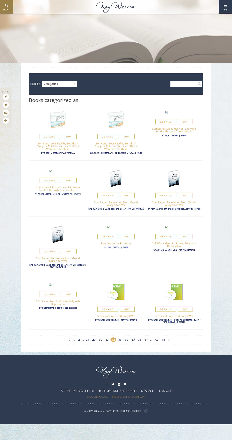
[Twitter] (113, 384)
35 (133, 340)
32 (113, 340)
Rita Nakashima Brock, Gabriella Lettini (112, 209)
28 (87, 340)
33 (120, 340)
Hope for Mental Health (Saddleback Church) (181, 321)
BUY (69, 136)
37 (146, 340)
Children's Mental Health (129, 153)
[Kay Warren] (116, 7)
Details (50, 136)
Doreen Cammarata (54, 153)
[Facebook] (107, 384)
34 (126, 340)
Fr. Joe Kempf (171, 135)
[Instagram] (119, 384)
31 (107, 340)
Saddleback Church (108, 320)
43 (163, 340)
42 (156, 340)
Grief (183, 135)
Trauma (71, 153)
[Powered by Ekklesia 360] (146, 411)
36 (139, 340)
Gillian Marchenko (166, 250)
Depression (71, 308)
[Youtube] (125, 384)
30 (100, 340)
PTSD (197, 209)
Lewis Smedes (114, 247)
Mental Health (187, 250)
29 (93, 340)
